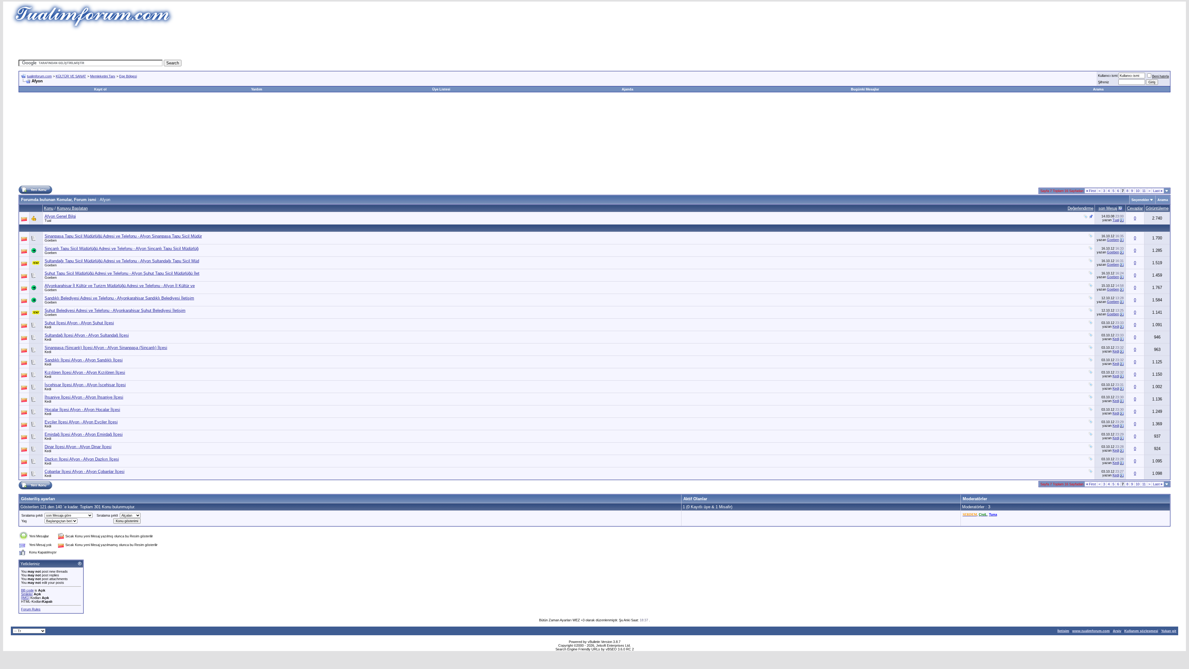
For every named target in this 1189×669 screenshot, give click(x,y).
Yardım (256, 89)
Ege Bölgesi (128, 76)
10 (1137, 191)
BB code (27, 590)
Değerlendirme (1080, 208)
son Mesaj (1108, 208)
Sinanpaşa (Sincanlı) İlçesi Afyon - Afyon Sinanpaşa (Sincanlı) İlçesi (106, 347)
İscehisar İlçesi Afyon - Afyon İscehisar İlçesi (85, 385)
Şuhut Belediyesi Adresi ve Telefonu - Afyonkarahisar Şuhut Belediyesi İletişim (115, 310)
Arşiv (1117, 631)
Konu (48, 208)
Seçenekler (1140, 200)
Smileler (27, 594)
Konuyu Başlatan (72, 208)
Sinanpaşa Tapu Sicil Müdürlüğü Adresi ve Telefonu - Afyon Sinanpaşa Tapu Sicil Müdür (123, 236)
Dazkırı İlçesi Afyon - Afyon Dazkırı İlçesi (82, 459)
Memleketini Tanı (102, 76)
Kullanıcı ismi (1107, 75)
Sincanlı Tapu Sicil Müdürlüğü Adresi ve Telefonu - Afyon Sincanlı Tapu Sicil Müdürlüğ (121, 248)
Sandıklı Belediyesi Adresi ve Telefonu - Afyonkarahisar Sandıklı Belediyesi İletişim (119, 298)
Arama (1098, 89)
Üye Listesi (441, 89)
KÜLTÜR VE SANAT (71, 76)
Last (1157, 191)
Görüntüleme (1157, 208)
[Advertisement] (481, 45)
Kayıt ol (100, 89)
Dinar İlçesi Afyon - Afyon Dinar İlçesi (78, 446)
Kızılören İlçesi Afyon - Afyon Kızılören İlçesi (85, 372)
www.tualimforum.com (1091, 631)
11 (1144, 191)
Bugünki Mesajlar (865, 89)
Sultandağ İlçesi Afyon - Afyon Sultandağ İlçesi (87, 335)
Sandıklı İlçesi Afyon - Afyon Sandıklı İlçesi (84, 360)
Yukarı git (1168, 631)
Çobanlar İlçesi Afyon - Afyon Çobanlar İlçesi (84, 471)
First (1091, 191)
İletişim (1063, 631)
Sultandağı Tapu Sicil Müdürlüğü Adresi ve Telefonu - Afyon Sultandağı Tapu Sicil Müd (122, 261)
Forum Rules (31, 609)
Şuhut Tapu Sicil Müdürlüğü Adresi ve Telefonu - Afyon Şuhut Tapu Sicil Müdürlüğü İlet (122, 273)
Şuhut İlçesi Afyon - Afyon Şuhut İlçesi (79, 323)
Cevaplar (1135, 208)
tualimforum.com (39, 76)
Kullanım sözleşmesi (1141, 631)
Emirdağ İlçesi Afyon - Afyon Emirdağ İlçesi (84, 434)
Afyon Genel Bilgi (60, 216)
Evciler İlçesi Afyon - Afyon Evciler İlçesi (81, 422)
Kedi (48, 327)
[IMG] (25, 598)
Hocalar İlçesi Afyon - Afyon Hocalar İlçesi (82, 409)
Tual (48, 220)
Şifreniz (1103, 82)
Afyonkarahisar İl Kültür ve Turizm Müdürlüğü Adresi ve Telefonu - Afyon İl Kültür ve (120, 285)
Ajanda (627, 89)
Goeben (51, 240)
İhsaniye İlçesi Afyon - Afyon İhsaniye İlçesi (84, 397)
